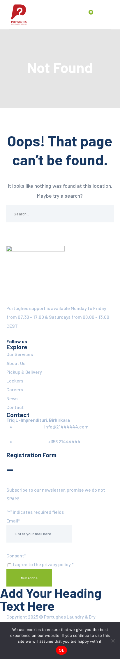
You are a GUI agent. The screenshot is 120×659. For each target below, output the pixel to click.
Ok (61, 650)
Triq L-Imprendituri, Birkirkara (38, 420)
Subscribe (29, 578)
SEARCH (105, 213)
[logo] (19, 14)
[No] (113, 641)
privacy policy (56, 564)
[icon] (8, 334)
